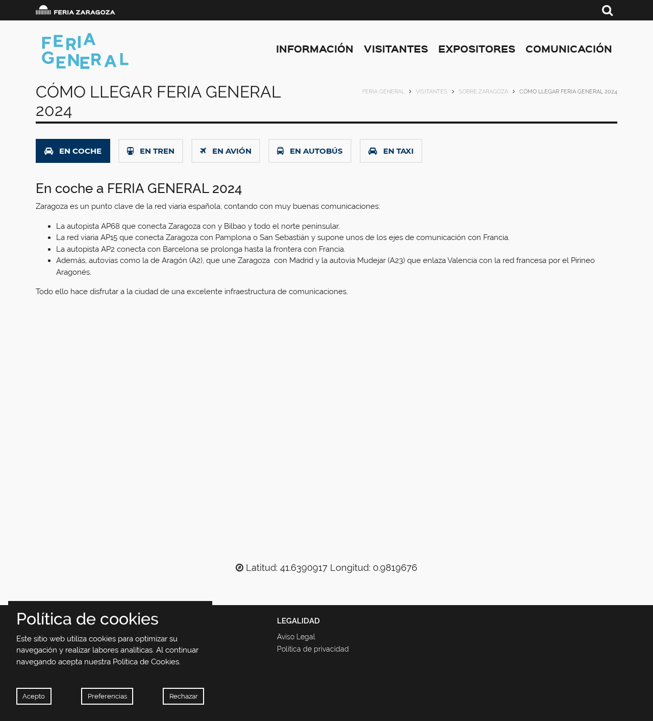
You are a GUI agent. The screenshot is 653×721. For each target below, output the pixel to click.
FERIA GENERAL (383, 91)
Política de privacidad (313, 649)
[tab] (73, 151)
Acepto (33, 696)
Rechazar (183, 696)
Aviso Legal (296, 637)
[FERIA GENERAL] (127, 51)
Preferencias (107, 696)
